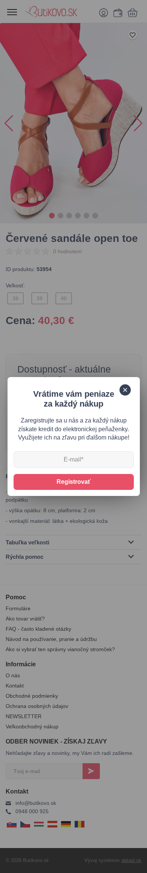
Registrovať (74, 482)
